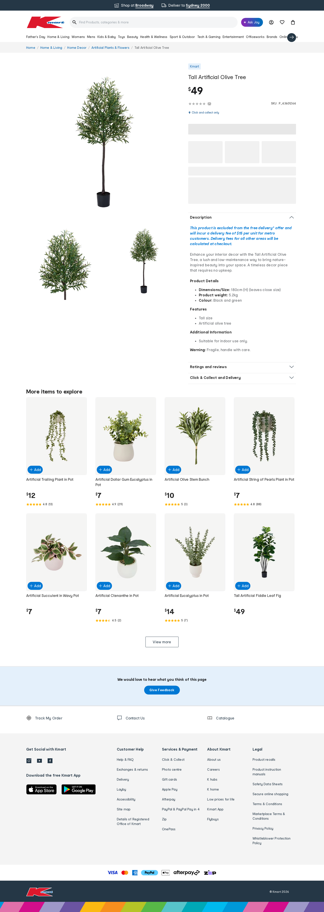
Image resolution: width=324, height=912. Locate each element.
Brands (272, 37)
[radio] (104, 141)
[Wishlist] (282, 22)
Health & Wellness (153, 37)
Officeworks (255, 37)
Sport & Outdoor (182, 37)
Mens (91, 37)
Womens (78, 37)
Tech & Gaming (209, 37)
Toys (121, 37)
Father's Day (35, 37)
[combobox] (154, 22)
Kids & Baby (106, 37)
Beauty (132, 37)
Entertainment (233, 37)
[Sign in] (271, 22)
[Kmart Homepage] (45, 22)
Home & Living (58, 37)
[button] (293, 22)
